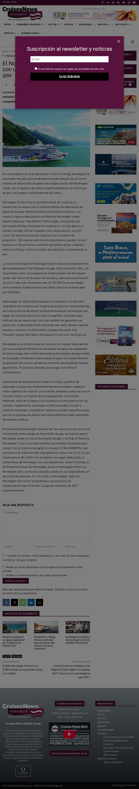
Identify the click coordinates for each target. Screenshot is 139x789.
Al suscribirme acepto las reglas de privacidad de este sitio (71, 68)
